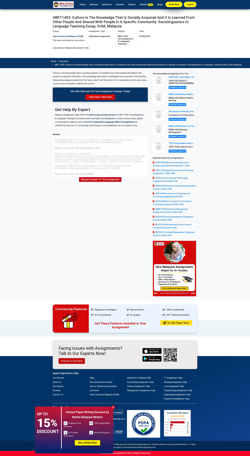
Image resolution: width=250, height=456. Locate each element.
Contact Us (58, 394)
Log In (190, 4)
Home (82, 4)
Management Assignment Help (141, 390)
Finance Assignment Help (138, 386)
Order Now (174, 4)
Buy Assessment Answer (101, 382)
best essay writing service (102, 115)
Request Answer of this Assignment (100, 179)
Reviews (146, 4)
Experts (132, 4)
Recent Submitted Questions (103, 386)
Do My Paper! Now (178, 322)
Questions (107, 4)
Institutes (94, 390)
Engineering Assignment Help (177, 394)
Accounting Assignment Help (140, 382)
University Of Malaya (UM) (139, 378)
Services (94, 4)
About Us (57, 382)
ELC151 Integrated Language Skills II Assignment (110, 122)
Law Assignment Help (174, 386)
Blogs (160, 4)
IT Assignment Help (173, 378)
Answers (120, 4)
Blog (92, 378)
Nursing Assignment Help (175, 382)
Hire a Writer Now (87, 442)
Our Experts (58, 386)
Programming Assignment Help (178, 390)
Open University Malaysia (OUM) (68, 36)
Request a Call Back (72, 360)
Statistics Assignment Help (176, 399)
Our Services (58, 378)
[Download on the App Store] (152, 351)
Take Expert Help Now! (100, 97)
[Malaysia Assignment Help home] (63, 4)
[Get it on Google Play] (152, 359)
